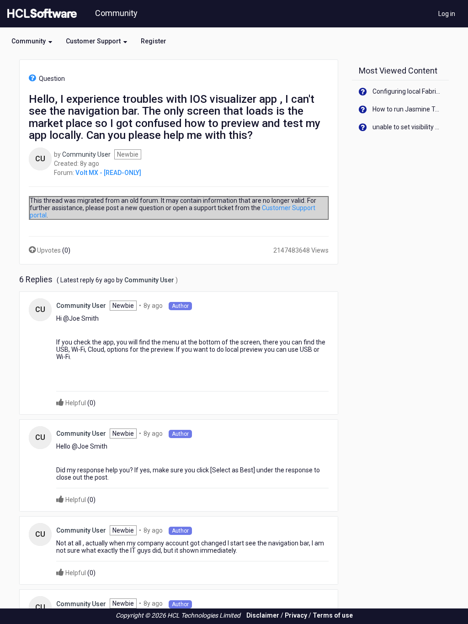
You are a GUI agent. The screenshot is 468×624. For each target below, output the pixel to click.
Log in (446, 13)
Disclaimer (262, 615)
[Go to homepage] (40, 13)
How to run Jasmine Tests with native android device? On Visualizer (407, 109)
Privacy (296, 615)
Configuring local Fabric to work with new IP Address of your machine (407, 91)
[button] (32, 41)
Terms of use (333, 615)
